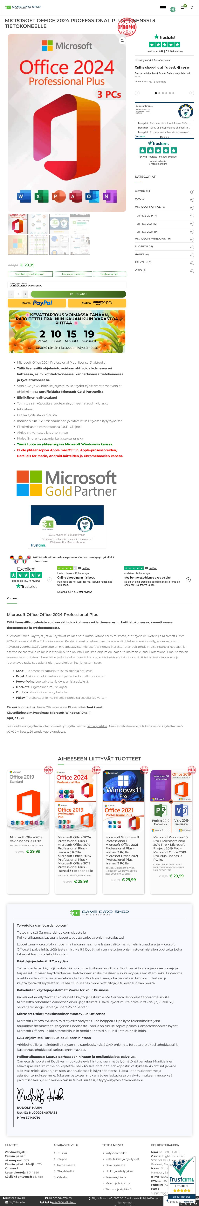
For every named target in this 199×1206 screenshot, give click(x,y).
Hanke (140, 254)
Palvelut (62, 1177)
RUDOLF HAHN (15, 1198)
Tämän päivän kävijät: (21, 1164)
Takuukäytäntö (116, 1177)
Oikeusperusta (115, 1165)
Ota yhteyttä (65, 1171)
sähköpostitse (97, 726)
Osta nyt (81, 294)
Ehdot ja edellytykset (120, 1171)
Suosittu (141, 246)
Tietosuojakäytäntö (119, 1189)
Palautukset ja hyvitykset (122, 1159)
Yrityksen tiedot (116, 1153)
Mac (138, 198)
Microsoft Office (148, 206)
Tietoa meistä (66, 1165)
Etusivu (62, 1153)
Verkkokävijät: (15, 1152)
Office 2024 (145, 231)
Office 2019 (145, 215)
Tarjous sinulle (173, 9)
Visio (138, 270)
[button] (122, 40)
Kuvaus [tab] (12, 598)
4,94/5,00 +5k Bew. (64, 1202)
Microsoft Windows (150, 238)
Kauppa (62, 1159)
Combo (140, 190)
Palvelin (141, 262)
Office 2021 (145, 223)
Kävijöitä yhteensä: (19, 1176)
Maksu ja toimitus (118, 1183)
